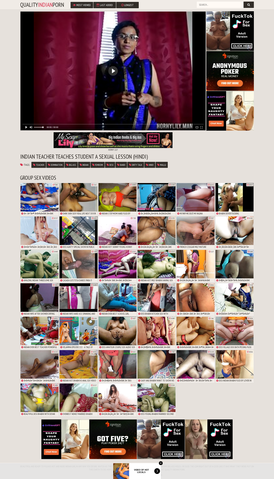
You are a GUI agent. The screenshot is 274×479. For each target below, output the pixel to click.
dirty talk (136, 164)
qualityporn (42, 5)
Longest (129, 5)
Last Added (106, 5)
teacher (39, 164)
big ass (72, 164)
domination (56, 164)
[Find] (249, 5)
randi (122, 164)
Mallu (163, 164)
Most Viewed (83, 5)
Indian (85, 164)
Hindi (150, 164)
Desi (111, 164)
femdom (99, 164)
